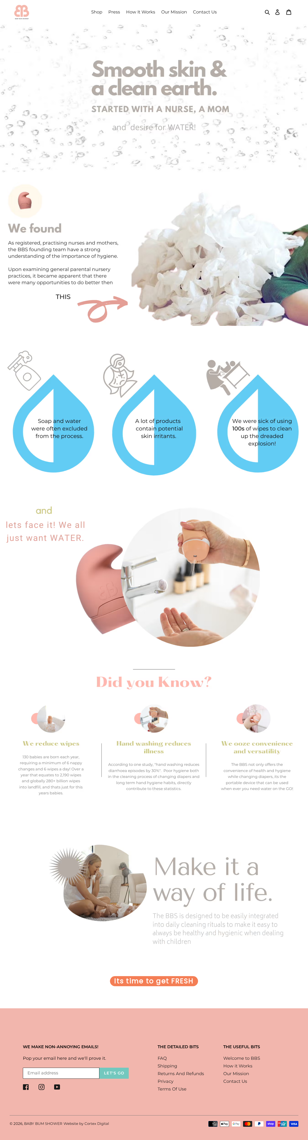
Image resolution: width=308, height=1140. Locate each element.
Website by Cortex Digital (86, 1123)
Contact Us (235, 1081)
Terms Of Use (172, 1089)
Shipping (167, 1066)
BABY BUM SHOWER (43, 1123)
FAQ (162, 1058)
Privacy (165, 1081)
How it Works (237, 1066)
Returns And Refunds (181, 1073)
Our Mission (236, 1073)
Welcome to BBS (241, 1058)
